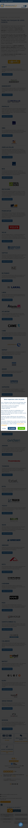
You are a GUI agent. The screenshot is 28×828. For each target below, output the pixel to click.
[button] (20, 824)
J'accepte (21, 428)
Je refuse (4, 428)
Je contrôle (12, 428)
